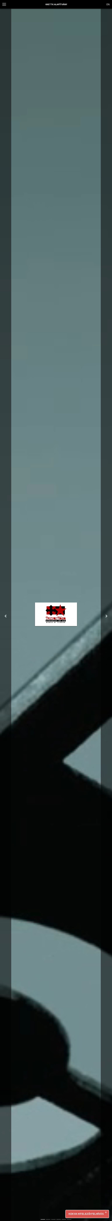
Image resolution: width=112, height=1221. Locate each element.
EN (108, 4)
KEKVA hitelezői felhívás (86, 1214)
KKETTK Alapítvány (56, 4)
